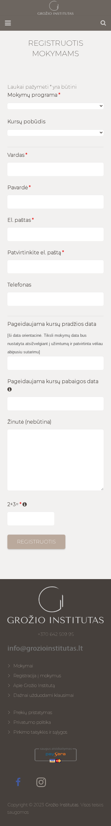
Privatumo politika (32, 722)
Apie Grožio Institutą (34, 685)
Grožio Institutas (61, 805)
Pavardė (19, 187)
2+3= (17, 504)
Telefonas (19, 285)
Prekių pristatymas (32, 712)
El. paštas (20, 220)
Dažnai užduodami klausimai (43, 695)
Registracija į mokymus (37, 675)
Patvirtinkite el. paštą (35, 252)
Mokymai (23, 666)
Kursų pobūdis (26, 122)
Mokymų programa (33, 95)
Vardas (17, 155)
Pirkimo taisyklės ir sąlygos (40, 732)
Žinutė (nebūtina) (29, 422)
